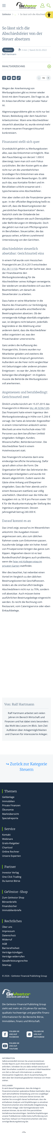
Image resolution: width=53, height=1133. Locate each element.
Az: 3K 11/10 (10, 268)
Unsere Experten (11, 855)
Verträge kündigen (12, 952)
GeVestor (6, 14)
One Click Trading (11, 876)
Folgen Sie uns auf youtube (14, 1046)
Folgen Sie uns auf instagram (39, 1034)
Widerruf (7, 939)
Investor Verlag (10, 872)
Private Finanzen (11, 805)
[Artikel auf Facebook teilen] (4, 78)
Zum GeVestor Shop (13, 897)
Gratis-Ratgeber (11, 843)
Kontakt (6, 834)
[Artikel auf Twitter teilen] (9, 78)
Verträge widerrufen (13, 956)
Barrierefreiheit (10, 948)
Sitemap (6, 965)
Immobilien (8, 801)
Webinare (7, 839)
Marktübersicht (10, 814)
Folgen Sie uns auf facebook (14, 1034)
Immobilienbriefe (11, 910)
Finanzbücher (9, 906)
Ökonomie (8, 809)
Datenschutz (9, 935)
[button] (49, 14)
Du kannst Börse (11, 881)
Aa (43, 77)
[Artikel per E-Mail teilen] (14, 78)
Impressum (8, 931)
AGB (4, 943)
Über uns (7, 926)
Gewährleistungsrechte (15, 960)
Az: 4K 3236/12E (39, 408)
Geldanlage (8, 797)
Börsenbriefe (9, 901)
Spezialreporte (10, 818)
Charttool (7, 847)
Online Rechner (10, 851)
